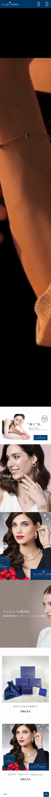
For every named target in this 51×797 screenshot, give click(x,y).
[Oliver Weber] (10, 4)
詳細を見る (25, 711)
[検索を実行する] (46, 794)
